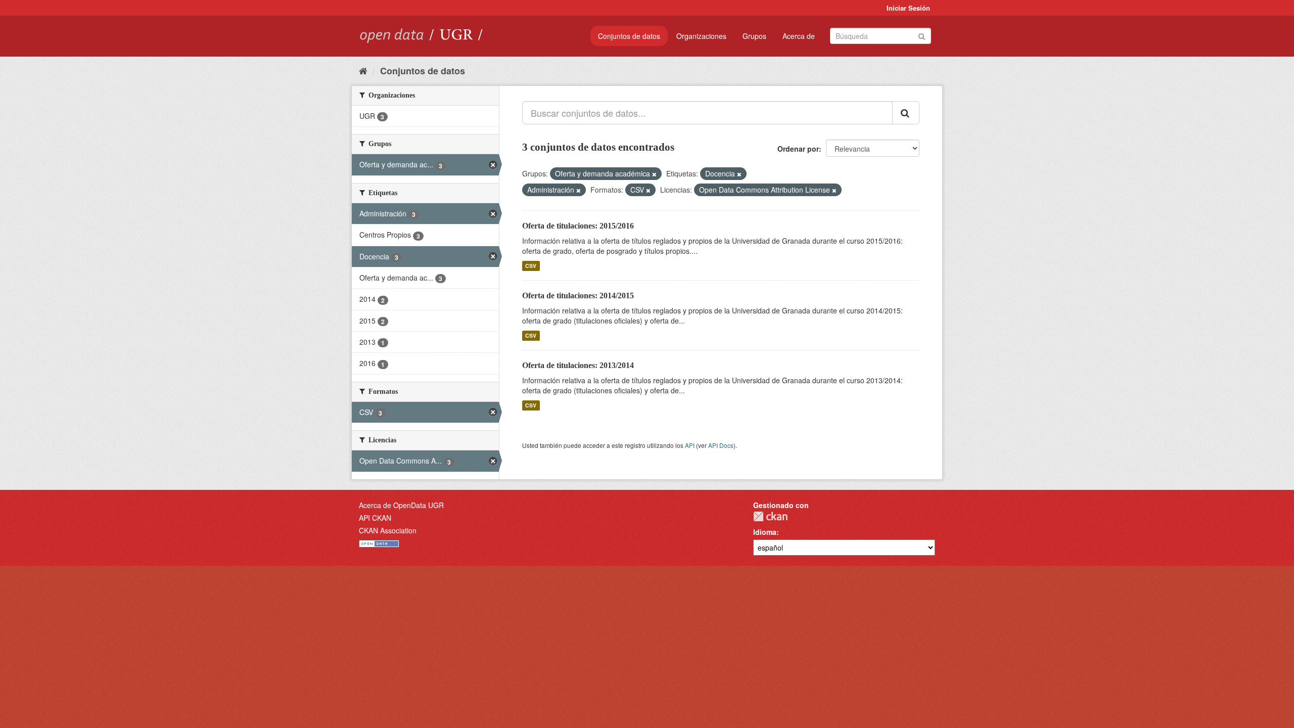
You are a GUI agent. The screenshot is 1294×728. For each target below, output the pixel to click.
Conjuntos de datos (629, 36)
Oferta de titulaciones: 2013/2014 (578, 365)
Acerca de (798, 36)
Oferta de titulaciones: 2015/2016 (578, 225)
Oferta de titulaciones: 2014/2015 (578, 295)
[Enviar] (921, 35)
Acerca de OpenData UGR (401, 505)
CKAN (770, 516)
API (690, 445)
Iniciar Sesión (908, 8)
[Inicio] (363, 70)
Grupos (754, 36)
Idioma (764, 532)
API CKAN (375, 518)
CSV (530, 265)
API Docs (720, 445)
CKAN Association (388, 530)
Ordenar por (798, 149)
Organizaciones (701, 36)
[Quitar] (654, 174)
